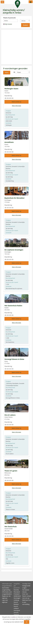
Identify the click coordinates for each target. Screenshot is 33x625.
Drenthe (16, 590)
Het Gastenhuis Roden (13, 305)
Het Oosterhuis (10, 526)
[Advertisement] (16, 47)
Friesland (16, 594)
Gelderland (17, 596)
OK (26, 622)
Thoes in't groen (10, 471)
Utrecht (16, 612)
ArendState (9, 142)
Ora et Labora (9, 415)
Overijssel (17, 610)
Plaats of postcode (9, 18)
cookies (13, 617)
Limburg (16, 600)
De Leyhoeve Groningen (13, 250)
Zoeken (25, 25)
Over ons (25, 594)
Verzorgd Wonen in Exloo (14, 359)
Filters (6, 72)
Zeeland (16, 614)
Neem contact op (16, 102)
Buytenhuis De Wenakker (14, 198)
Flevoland (17, 592)
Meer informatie (16, 105)
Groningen (17, 598)
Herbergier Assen (11, 89)
